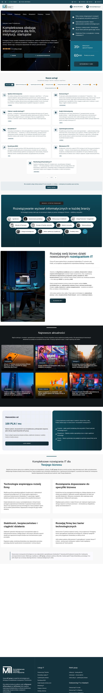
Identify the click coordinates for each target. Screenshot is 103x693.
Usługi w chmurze (42, 688)
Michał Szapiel (9, 369)
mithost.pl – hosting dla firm (75, 672)
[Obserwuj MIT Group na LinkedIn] (3, 2)
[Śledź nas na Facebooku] (6, 2)
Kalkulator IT (99, 1)
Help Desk (90, 1)
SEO (95, 84)
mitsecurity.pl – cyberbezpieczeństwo (78, 677)
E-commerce (76, 84)
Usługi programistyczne (51, 88)
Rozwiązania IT (8, 389)
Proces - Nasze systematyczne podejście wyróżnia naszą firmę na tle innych (77, 439)
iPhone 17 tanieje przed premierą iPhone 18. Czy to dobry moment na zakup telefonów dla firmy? (17, 365)
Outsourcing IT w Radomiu (75, 690)
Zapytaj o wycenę (51, 187)
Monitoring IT (41, 685)
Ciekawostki (8, 361)
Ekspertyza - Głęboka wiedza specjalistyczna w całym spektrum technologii (75, 434)
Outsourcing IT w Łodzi (74, 687)
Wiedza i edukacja (43, 389)
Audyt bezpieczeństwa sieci (44, 683)
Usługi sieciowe (50, 84)
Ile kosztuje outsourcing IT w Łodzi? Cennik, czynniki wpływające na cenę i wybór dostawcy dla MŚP (84, 365)
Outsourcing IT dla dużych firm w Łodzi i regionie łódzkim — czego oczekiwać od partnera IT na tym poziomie (17, 393)
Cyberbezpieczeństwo (37, 84)
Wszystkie (9, 84)
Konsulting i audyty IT (43, 675)
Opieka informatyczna (22, 84)
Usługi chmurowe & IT (63, 84)
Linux (74, 389)
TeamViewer (83, 1)
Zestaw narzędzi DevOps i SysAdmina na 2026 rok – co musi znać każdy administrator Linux (85, 393)
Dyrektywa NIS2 (42, 680)
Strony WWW (86, 84)
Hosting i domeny (42, 690)
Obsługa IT (75, 361)
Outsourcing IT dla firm (43, 672)
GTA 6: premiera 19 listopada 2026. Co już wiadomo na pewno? (51, 366)
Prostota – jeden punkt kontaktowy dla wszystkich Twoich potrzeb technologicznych (75, 429)
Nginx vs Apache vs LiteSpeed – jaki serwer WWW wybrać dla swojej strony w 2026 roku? (51, 393)
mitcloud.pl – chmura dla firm (76, 675)
